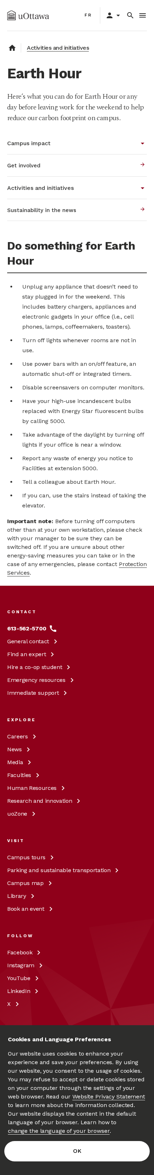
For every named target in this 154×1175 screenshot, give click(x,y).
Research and (39, 800)
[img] (28, 15)
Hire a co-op (34, 667)
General (28, 641)
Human (32, 788)
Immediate (33, 692)
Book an (25, 908)
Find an (26, 654)
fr (88, 15)
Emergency (36, 680)
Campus (26, 857)
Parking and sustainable (58, 870)
